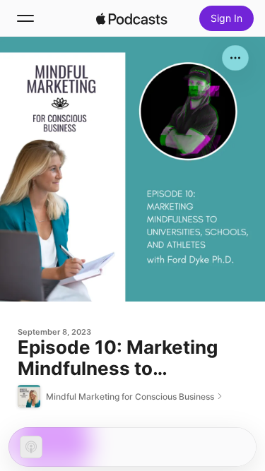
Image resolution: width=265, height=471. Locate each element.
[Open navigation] (25, 18)
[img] (132, 18)
